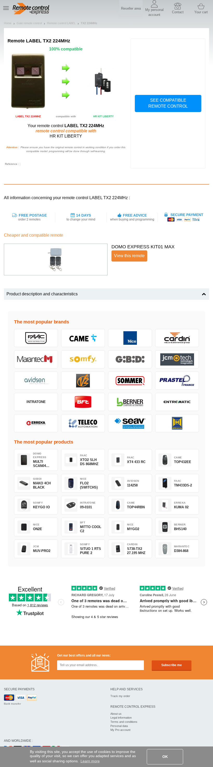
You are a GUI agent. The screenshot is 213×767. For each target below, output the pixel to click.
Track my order (120, 696)
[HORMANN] (177, 423)
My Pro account (120, 729)
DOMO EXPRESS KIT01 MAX (143, 246)
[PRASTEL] (177, 381)
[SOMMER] (130, 381)
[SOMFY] (83, 359)
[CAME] (83, 338)
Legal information (121, 717)
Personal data (119, 725)
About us (116, 713)
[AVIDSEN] (36, 381)
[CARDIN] (177, 338)
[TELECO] (83, 423)
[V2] (83, 381)
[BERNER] (130, 402)
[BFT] (83, 402)
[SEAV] (130, 423)
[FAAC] (36, 338)
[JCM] (177, 359)
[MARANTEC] (36, 359)
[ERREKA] (36, 423)
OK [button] (165, 757)
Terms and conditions (123, 721)
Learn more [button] (90, 761)
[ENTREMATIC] (177, 402)
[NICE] (130, 338)
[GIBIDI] (130, 359)
